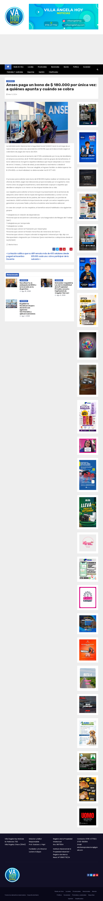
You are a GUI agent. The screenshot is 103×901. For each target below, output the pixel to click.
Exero (37, 895)
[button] (97, 69)
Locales (30, 67)
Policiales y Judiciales (15, 72)
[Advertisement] (51, 49)
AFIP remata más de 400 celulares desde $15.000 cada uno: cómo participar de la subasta (50, 256)
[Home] (8, 67)
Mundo (66, 67)
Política (76, 67)
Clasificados (53, 72)
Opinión (42, 72)
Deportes (30, 72)
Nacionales (55, 67)
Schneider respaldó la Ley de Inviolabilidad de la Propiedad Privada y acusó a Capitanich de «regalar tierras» (64, 288)
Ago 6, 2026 (61, 295)
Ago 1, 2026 (26, 316)
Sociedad (86, 67)
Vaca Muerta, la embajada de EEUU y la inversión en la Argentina (28, 286)
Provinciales (42, 67)
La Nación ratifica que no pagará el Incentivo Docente (18, 256)
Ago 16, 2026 (26, 291)
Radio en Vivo (19, 67)
